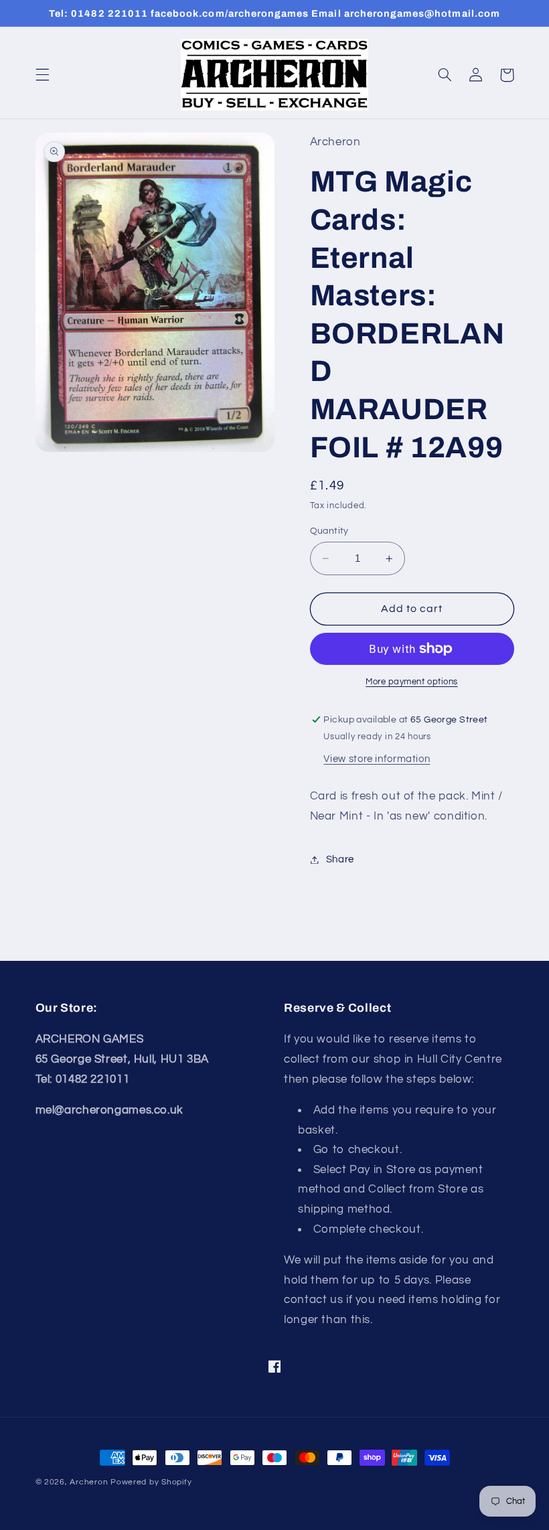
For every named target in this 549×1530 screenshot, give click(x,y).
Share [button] (340, 859)
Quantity (329, 531)
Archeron (89, 1482)
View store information (376, 759)
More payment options (412, 682)
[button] (42, 75)
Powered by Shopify (150, 1482)
